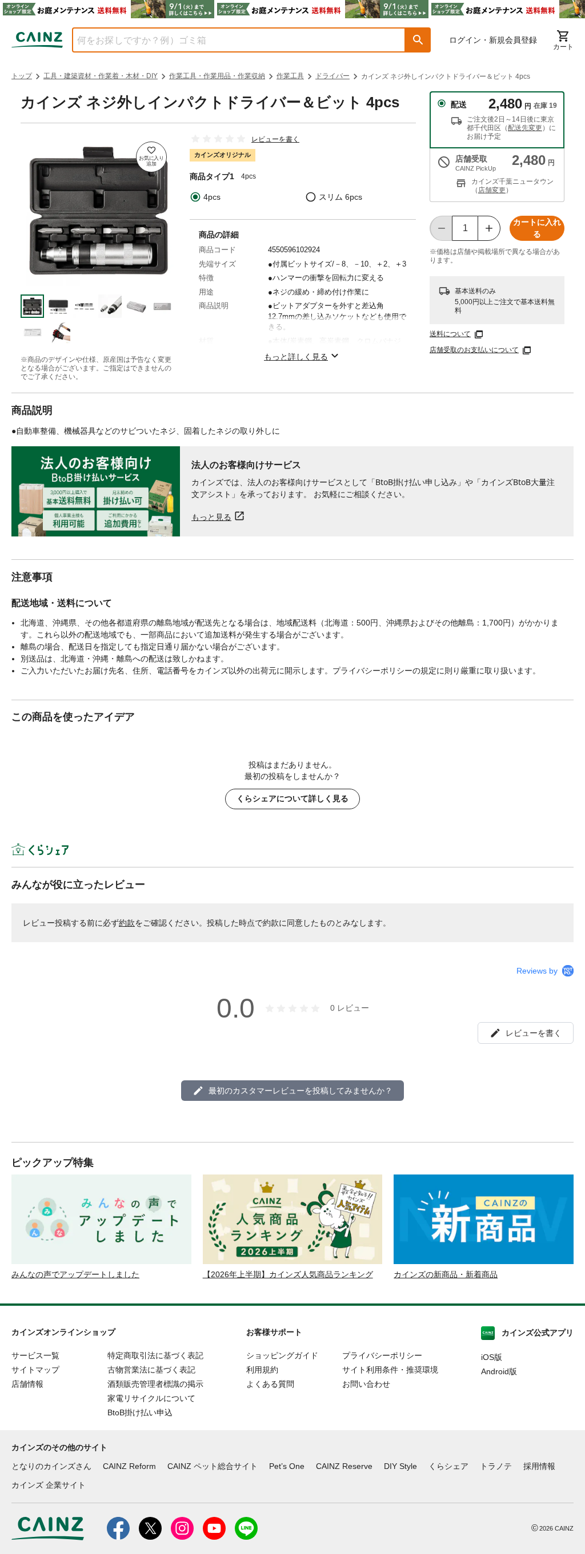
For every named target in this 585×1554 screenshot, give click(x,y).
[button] (418, 40)
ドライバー (332, 76)
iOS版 (491, 1357)
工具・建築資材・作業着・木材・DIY (100, 76)
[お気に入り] (151, 157)
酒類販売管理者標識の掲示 (155, 1383)
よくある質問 (270, 1383)
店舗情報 (27, 1383)
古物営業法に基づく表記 (151, 1369)
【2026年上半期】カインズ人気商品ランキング (288, 1274)
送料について (450, 334)
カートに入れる (537, 228)
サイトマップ (35, 1369)
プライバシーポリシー (382, 1355)
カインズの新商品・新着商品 (446, 1274)
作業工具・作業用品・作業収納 (217, 76)
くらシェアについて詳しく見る (292, 798)
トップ (21, 76)
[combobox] (230, 40)
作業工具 (290, 76)
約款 (127, 922)
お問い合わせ (366, 1383)
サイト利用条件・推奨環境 (390, 1369)
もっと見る (211, 516)
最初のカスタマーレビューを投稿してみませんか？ (300, 1090)
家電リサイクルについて (151, 1398)
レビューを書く (275, 139)
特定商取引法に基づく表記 (155, 1355)
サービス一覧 (35, 1355)
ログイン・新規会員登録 (493, 40)
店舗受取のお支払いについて (474, 350)
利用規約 (262, 1369)
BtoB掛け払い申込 (140, 1412)
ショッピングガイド (282, 1355)
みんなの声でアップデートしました (75, 1274)
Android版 (499, 1371)
